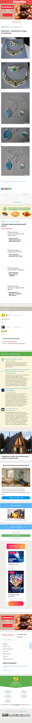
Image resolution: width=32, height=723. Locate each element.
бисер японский (16, 181)
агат (25, 181)
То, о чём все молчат (11, 408)
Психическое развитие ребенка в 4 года (16, 520)
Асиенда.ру (24, 695)
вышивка (7, 182)
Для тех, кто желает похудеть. (14, 359)
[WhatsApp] (9, 189)
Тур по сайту (6, 651)
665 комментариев (10, 373)
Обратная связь (6, 654)
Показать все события (16, 603)
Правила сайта (6, 646)
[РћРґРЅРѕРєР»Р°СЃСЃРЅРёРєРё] (4, 189)
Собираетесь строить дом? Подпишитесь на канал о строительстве (15, 457)
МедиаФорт (16, 682)
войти (6, 343)
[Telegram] (11, 189)
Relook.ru (8, 699)
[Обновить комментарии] (30, 645)
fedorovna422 (11, 27)
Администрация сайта (8, 649)
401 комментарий (10, 410)
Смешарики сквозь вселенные (14, 595)
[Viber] (6, 189)
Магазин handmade (16, 21)
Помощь (5, 644)
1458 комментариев (11, 392)
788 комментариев (10, 361)
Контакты (20, 637)
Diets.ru (24, 691)
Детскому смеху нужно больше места (16, 465)
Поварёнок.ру (8, 691)
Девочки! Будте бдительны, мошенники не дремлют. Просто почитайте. (17, 370)
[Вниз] (30, 648)
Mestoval (9, 315)
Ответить (3, 322)
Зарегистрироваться (9, 341)
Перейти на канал (14, 498)
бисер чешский (8, 181)
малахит (22, 181)
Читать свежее (7, 639)
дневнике (20, 27)
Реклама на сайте (22, 634)
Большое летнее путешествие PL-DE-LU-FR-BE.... (15, 666)
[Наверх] (30, 643)
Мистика (5, 670)
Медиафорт (23, 711)
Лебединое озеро (13, 564)
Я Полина (8, 327)
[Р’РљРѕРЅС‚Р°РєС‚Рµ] (2, 189)
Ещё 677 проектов (7, 228)
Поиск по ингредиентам (16, 538)
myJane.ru (8, 695)
